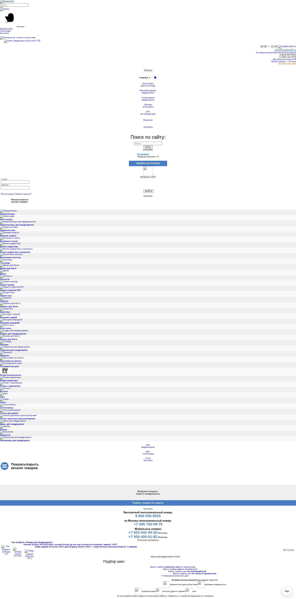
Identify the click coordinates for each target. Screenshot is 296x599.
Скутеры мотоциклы (148, 105)
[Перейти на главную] (155, 77)
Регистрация (7, 194)
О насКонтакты (148, 459)
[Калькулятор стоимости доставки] (17, 38)
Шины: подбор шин (187, 571)
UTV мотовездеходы (148, 113)
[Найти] (1, 7)
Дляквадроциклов (148, 446)
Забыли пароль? (23, 194)
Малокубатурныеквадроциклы (148, 91)
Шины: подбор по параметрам (172, 567)
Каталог (166, 552)
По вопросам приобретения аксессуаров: (276, 52)
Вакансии (148, 120)
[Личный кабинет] (4, 9)
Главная (144, 77)
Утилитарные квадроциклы (148, 98)
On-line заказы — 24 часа (283, 61)
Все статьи (288, 550)
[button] (148, 19)
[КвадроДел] (7, 1)
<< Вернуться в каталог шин (174, 576)
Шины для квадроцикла (165, 554)
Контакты (148, 127)
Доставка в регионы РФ (284, 59)
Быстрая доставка (287, 64)
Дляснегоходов (148, 452)
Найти (148, 147)
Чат (287, 591)
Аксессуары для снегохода (148, 84)
